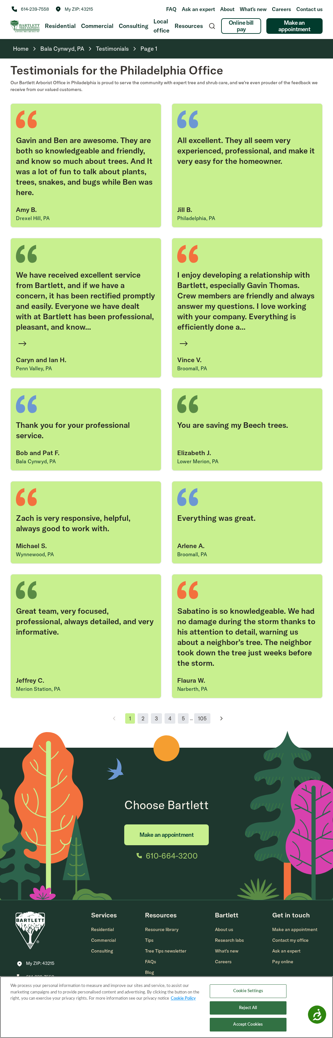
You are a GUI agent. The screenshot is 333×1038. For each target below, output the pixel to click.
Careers (281, 9)
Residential (60, 26)
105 (202, 718)
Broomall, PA (192, 368)
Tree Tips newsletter (165, 951)
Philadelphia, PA (196, 218)
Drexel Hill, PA (33, 218)
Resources (189, 26)
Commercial (97, 26)
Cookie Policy (183, 998)
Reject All (248, 1008)
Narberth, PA (192, 689)
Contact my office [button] (290, 940)
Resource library (162, 929)
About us (224, 929)
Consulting (133, 26)
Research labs (229, 940)
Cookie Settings (248, 991)
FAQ (171, 9)
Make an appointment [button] (294, 929)
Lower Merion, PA (198, 461)
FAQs (150, 962)
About (227, 9)
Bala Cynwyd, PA (36, 461)
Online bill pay (241, 26)
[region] (166, 1007)
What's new (253, 9)
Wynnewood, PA (35, 554)
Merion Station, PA (38, 689)
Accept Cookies (248, 1024)
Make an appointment (294, 26)
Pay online (282, 962)
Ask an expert (198, 9)
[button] (74, 9)
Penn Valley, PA (34, 368)
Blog (149, 972)
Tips (149, 940)
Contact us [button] (309, 9)
